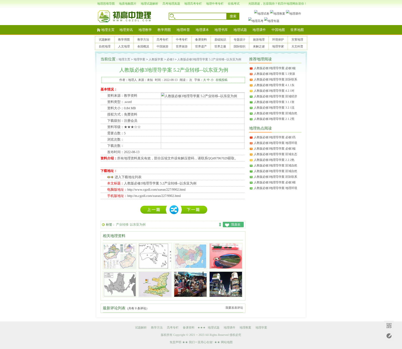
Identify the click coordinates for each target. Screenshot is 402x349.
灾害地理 (297, 39)
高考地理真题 (171, 3)
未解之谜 (259, 46)
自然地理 (105, 46)
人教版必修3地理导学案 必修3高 (275, 137)
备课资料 (201, 39)
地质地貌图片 (128, 3)
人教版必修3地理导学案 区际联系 (275, 79)
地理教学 (145, 30)
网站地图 (227, 342)
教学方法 (143, 39)
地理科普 (183, 30)
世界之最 (220, 46)
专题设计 (239, 39)
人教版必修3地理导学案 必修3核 (275, 68)
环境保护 (278, 39)
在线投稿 (221, 79)
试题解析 (105, 39)
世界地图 (297, 30)
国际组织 (239, 46)
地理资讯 (126, 30)
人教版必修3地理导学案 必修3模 (275, 182)
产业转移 (122, 224)
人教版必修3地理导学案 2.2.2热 (274, 159)
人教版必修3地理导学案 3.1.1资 (274, 102)
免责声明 (175, 342)
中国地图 (278, 30)
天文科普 (297, 46)
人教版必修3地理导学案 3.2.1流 (274, 107)
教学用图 (164, 30)
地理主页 (108, 30)
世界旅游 (182, 46)
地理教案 (245, 327)
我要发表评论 (234, 307)
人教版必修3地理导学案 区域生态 (275, 154)
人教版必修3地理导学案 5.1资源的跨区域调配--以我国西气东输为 (193, 209)
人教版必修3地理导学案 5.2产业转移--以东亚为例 (209, 59)
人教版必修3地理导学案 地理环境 (275, 143)
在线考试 (234, 3)
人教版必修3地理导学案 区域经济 (275, 96)
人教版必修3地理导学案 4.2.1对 (274, 90)
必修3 (170, 59)
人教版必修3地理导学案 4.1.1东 (274, 85)
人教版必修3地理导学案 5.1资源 (274, 73)
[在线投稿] (389, 336)
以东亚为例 (138, 224)
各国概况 (143, 46)
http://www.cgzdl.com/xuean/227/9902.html (156, 189)
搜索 (233, 16)
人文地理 (124, 46)
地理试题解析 (149, 3)
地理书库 (221, 30)
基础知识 (220, 39)
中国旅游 (162, 46)
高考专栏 (162, 39)
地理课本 (202, 30)
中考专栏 (182, 39)
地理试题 (240, 30)
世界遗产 (201, 46)
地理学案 (139, 59)
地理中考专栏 (215, 3)
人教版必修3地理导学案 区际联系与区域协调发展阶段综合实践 (154, 209)
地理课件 (259, 30)
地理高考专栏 (193, 3)
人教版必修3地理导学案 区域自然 (275, 113)
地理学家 (278, 46)
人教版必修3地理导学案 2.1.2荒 (274, 119)
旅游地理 (259, 39)
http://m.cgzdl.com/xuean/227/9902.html (154, 196)
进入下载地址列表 (128, 177)
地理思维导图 (106, 3)
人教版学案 (156, 59)
